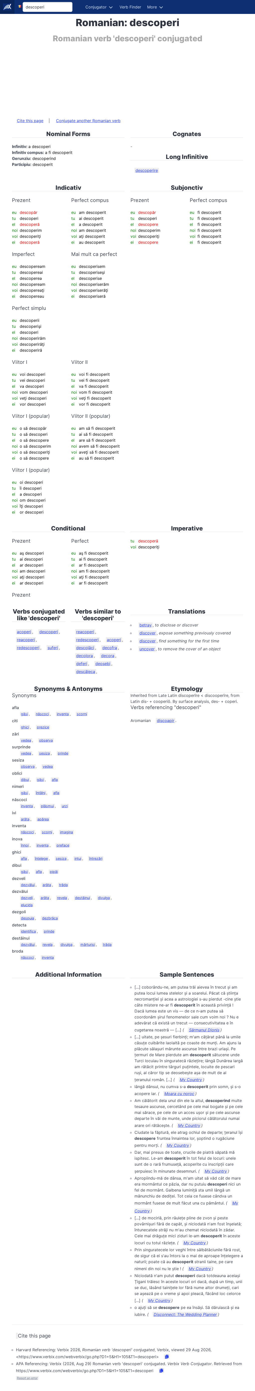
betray (145, 625)
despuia (27, 918)
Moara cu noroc (179, 1093)
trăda (63, 885)
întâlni (40, 793)
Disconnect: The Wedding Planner (185, 1314)
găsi (24, 714)
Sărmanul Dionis (204, 1029)
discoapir (165, 720)
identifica (28, 931)
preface (63, 845)
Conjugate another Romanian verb (88, 120)
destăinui (82, 898)
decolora (84, 655)
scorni (82, 714)
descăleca (85, 671)
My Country (191, 1079)
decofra (109, 647)
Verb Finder (130, 6)
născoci (42, 714)
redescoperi (28, 647)
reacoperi (26, 639)
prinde (63, 753)
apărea (43, 819)
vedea (26, 740)
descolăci (85, 647)
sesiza (44, 753)
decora (107, 655)
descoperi (48, 631)
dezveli (27, 898)
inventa (63, 714)
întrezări (95, 858)
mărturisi (87, 944)
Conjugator (96, 6)
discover (147, 632)
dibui (25, 779)
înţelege (41, 858)
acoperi (24, 631)
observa (46, 740)
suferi (53, 647)
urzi (65, 806)
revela (62, 898)
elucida (27, 905)
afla (55, 779)
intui (77, 858)
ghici (25, 727)
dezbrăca (50, 918)
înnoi (25, 845)
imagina (66, 832)
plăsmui (47, 806)
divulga (104, 898)
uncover (147, 648)
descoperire (146, 170)
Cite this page (30, 120)
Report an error (27, 1378)
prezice (43, 727)
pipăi (54, 871)
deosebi (102, 663)
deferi (81, 663)
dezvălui (28, 885)
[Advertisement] (127, 78)
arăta (25, 819)
